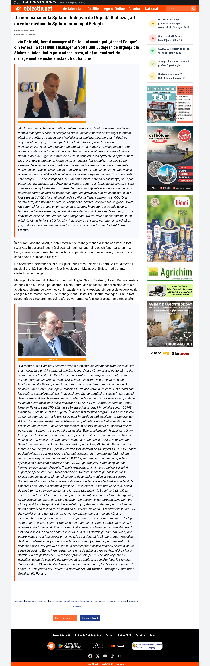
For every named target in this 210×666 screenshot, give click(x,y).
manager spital (30, 601)
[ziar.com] (180, 352)
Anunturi (134, 8)
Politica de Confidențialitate (88, 635)
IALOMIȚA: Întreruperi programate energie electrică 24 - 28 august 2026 (173, 23)
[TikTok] (112, 656)
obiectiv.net (38, 8)
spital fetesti (75, 601)
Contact (153, 635)
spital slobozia (86, 601)
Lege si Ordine (113, 8)
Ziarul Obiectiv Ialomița (40, 2)
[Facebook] (90, 656)
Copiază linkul (90, 618)
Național (151, 8)
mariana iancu (43, 601)
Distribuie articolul (65, 618)
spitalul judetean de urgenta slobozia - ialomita (110, 601)
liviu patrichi (19, 601)
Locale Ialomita (69, 8)
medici (66, 601)
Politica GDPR (124, 635)
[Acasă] (18, 8)
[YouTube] (105, 656)
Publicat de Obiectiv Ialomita (25, 31)
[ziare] (160, 352)
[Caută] (193, 8)
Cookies (110, 635)
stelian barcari (133, 601)
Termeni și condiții (62, 635)
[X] (98, 656)
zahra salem (77, 607)
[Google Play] (120, 656)
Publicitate (140, 635)
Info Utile (91, 8)
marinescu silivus (55, 601)
